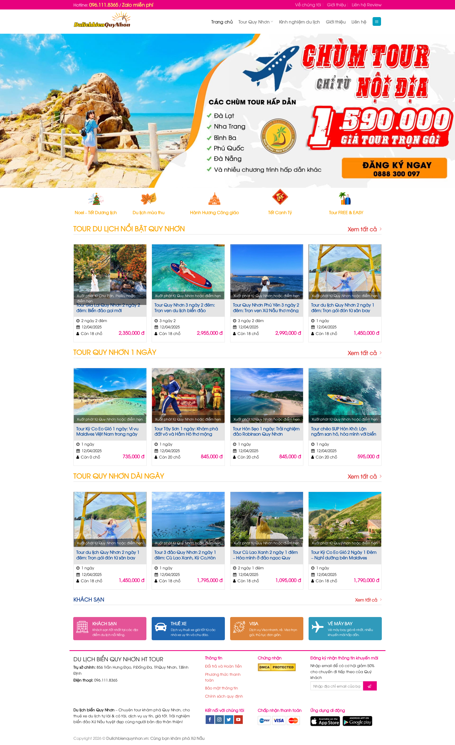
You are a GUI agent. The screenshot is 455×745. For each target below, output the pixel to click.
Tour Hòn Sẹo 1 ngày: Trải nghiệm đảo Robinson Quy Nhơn (266, 431)
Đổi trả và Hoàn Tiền (223, 665)
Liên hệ (359, 21)
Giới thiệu (336, 4)
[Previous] (16, 110)
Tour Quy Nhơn (254, 21)
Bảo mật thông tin (221, 687)
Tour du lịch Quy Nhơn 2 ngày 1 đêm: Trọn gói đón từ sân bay (342, 307)
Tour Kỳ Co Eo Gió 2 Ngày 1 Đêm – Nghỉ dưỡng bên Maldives (344, 554)
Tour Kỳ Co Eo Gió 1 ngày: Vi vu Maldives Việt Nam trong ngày (107, 431)
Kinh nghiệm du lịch (299, 21)
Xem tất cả (362, 229)
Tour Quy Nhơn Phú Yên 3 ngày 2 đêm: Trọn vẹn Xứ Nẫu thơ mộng (266, 307)
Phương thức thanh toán (223, 677)
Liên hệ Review (367, 4)
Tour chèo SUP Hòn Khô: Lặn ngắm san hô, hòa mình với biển (343, 431)
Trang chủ (222, 21)
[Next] (439, 110)
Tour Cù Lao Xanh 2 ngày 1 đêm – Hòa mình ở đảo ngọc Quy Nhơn (265, 554)
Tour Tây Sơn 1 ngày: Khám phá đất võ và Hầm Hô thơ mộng (186, 431)
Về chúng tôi (308, 4)
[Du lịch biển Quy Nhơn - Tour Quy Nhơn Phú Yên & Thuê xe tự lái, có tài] (102, 21)
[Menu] (377, 21)
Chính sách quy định (224, 695)
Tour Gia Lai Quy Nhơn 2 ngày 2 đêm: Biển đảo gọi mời (108, 307)
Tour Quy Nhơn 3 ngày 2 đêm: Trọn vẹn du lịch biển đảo (185, 307)
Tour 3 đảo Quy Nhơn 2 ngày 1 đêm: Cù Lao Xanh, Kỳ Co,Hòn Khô (185, 554)
